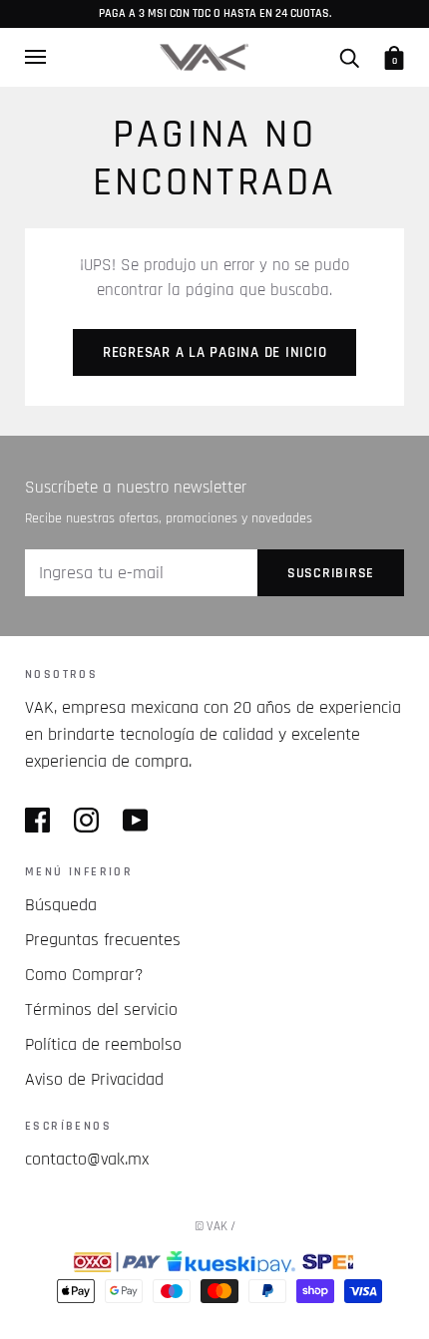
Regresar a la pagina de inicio (215, 352)
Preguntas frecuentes (103, 939)
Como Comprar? (84, 974)
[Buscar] (349, 57)
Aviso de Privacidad (94, 1079)
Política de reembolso (103, 1044)
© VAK (211, 1226)
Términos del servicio (101, 1009)
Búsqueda (61, 904)
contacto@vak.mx (87, 1159)
